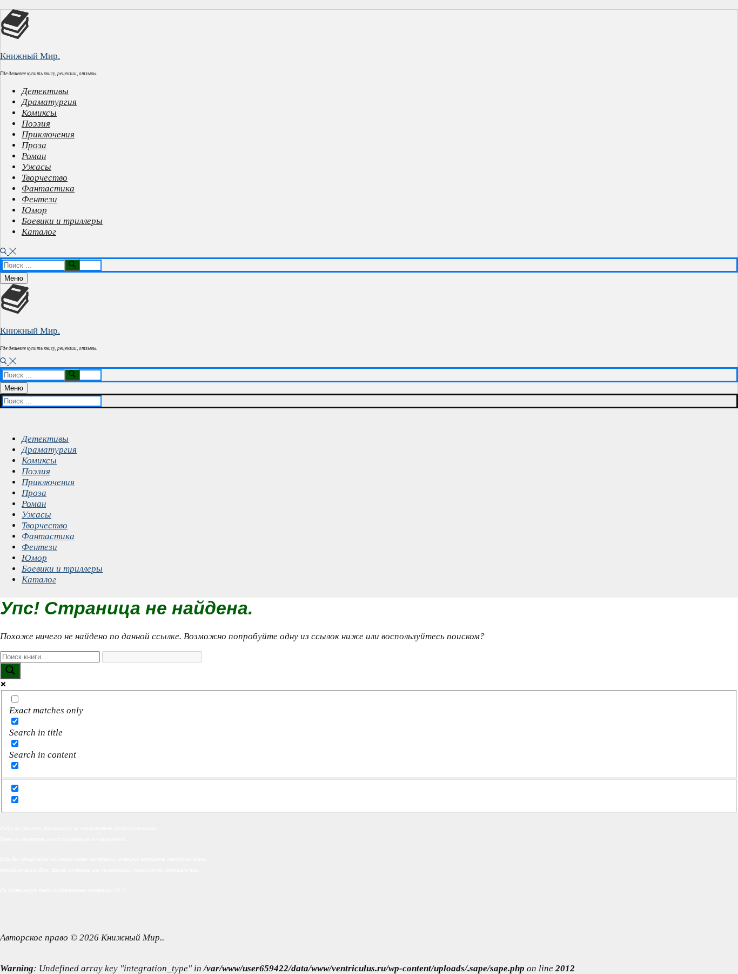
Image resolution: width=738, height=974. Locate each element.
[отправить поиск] (72, 265)
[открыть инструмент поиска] (8, 252)
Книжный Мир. (30, 56)
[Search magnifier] (10, 670)
